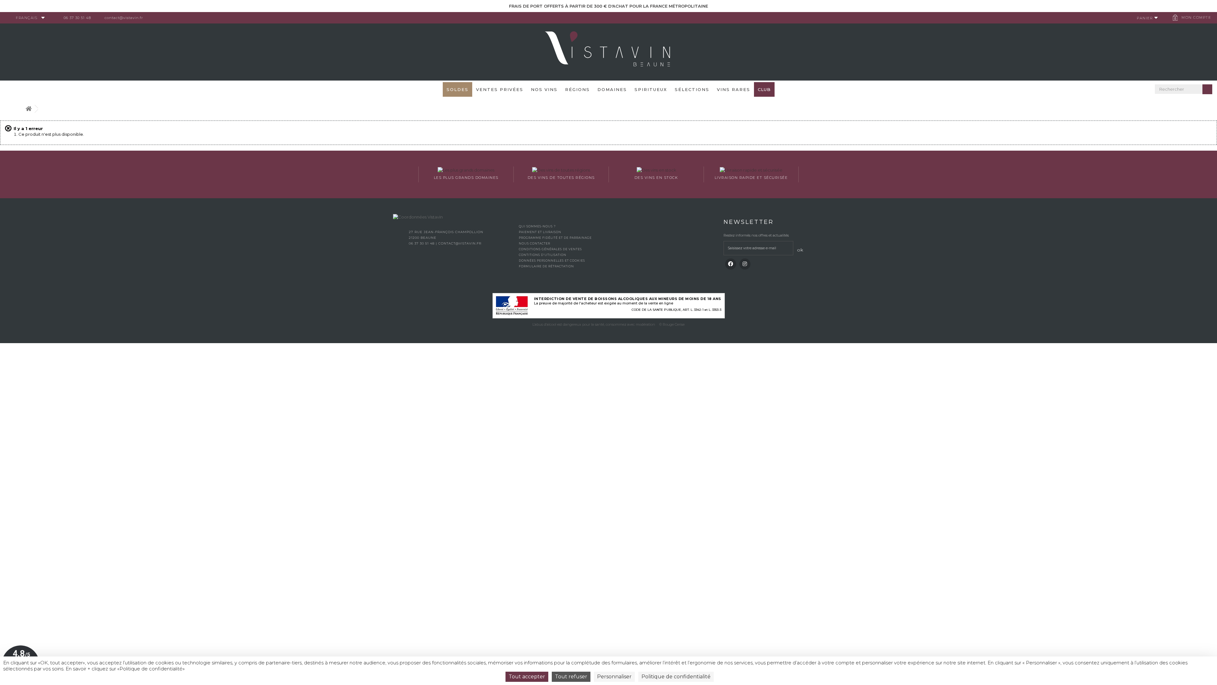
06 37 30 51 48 (77, 18)
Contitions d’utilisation (542, 255)
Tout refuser (571, 677)
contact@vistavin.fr (124, 18)
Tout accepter (527, 677)
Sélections (692, 89)
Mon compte (1196, 17)
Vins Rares (733, 89)
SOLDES (457, 89)
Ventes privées (499, 89)
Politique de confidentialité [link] (676, 677)
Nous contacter (534, 243)
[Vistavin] (608, 51)
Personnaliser (614, 677)
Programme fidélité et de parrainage (555, 237)
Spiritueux (650, 89)
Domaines (612, 89)
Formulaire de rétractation (546, 266)
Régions (577, 89)
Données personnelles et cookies (552, 260)
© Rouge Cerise (672, 324)
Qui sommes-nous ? (537, 226)
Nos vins (544, 89)
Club (764, 89)
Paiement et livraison (540, 232)
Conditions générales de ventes (550, 249)
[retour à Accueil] (29, 109)
